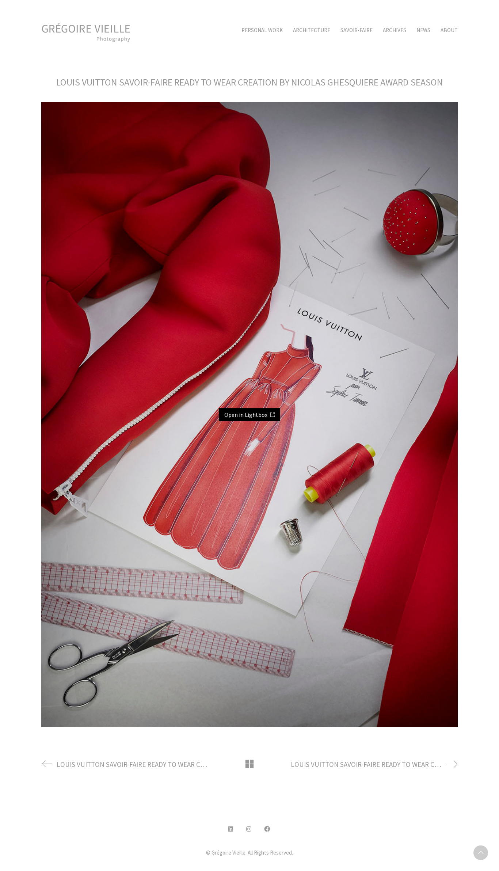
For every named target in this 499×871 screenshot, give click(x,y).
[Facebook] (267, 829)
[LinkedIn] (230, 829)
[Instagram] (248, 829)
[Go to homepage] (86, 30)
